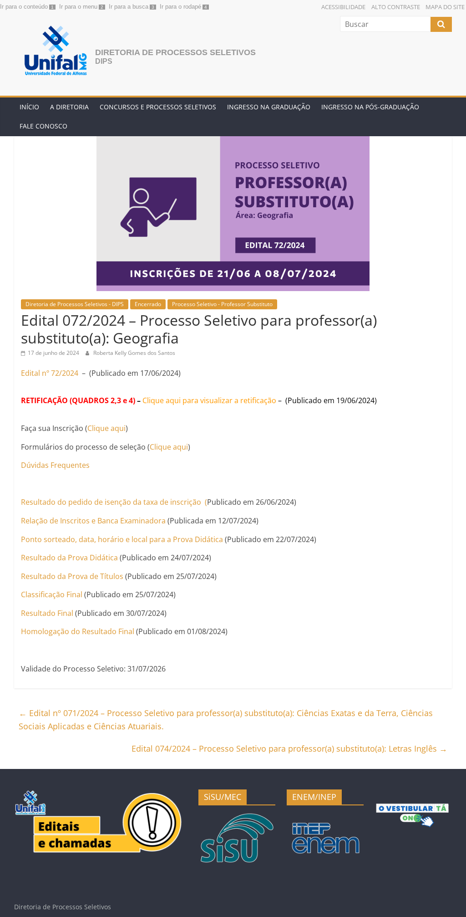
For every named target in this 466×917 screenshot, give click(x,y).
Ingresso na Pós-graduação (370, 106)
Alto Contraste (395, 7)
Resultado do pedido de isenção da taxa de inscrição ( (114, 502)
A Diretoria (69, 106)
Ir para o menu (78, 6)
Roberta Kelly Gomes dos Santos (134, 353)
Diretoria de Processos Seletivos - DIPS (74, 304)
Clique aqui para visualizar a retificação (209, 400)
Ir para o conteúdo (24, 6)
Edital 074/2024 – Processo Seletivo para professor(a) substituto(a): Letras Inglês (289, 748)
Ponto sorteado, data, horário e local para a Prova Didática (122, 539)
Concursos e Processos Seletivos (158, 106)
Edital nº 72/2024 (49, 373)
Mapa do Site (445, 7)
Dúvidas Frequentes (55, 465)
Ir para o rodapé (180, 6)
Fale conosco (43, 126)
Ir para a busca (128, 6)
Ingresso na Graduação (268, 106)
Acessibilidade (343, 7)
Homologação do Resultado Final (77, 631)
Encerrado (148, 304)
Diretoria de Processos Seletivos (175, 52)
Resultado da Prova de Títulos (72, 576)
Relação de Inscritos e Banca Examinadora (94, 521)
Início (29, 106)
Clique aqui (106, 428)
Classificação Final (51, 594)
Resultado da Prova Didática (69, 558)
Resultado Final (47, 613)
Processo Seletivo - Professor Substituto (222, 304)
